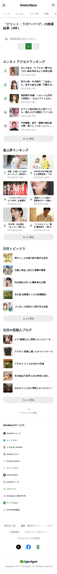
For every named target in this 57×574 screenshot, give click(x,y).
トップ (6, 13)
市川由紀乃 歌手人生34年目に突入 (32, 375)
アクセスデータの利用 (28, 538)
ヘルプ (49, 525)
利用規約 (14, 531)
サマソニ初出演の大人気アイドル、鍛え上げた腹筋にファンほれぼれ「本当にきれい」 (36, 112)
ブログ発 (34, 13)
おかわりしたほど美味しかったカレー (33, 387)
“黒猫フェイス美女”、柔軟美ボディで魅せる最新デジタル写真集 (43, 200)
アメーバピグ (12, 468)
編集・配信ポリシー (31, 525)
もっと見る (28, 138)
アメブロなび (12, 502)
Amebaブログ (13, 454)
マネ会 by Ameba (14, 447)
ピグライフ (11, 489)
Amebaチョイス (14, 433)
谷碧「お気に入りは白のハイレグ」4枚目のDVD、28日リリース (17, 174)
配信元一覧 (10, 525)
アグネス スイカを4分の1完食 (29, 363)
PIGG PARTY (12, 475)
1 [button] (28, 46)
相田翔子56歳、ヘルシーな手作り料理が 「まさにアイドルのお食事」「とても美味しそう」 (37, 98)
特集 (46, 13)
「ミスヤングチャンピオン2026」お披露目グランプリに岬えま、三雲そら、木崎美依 (17, 201)
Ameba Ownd (13, 461)
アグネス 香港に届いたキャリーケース (34, 351)
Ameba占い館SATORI (16, 496)
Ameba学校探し (14, 509)
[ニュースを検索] (53, 5)
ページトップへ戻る (28, 412)
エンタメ (19, 13)
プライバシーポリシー (36, 531)
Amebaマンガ (13, 482)
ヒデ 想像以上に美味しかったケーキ (33, 339)
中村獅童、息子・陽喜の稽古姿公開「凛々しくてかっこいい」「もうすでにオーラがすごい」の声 (36, 127)
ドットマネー (12, 440)
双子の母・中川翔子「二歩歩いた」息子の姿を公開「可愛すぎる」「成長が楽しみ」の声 (36, 84)
